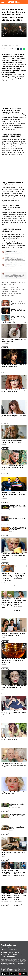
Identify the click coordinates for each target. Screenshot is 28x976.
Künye (15, 949)
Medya (17, 150)
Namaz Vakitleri (11, 956)
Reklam (8, 949)
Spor (9, 954)
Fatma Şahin (5, 114)
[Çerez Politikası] (9, 969)
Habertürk (4, 187)
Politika (3, 956)
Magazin (15, 954)
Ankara (12, 108)
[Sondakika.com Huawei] (23, 973)
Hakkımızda (3, 949)
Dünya (17, 952)
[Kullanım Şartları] (5, 968)
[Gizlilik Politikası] (13, 968)
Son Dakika (4, 952)
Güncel (11, 952)
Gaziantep (18, 110)
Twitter (3, 141)
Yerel (21, 954)
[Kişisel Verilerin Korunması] (20, 969)
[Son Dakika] (14, 2)
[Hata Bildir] (16, 970)
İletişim (11, 949)
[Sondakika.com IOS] (5, 973)
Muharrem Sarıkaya (7, 110)
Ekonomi (3, 954)
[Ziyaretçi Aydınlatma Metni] (7, 970)
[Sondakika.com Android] (14, 973)
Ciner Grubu (5, 108)
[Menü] (2, 2)
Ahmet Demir (11, 118)
